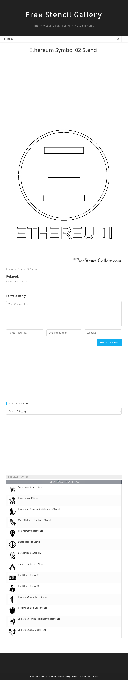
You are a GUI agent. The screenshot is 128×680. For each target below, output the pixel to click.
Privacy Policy (64, 676)
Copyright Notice (36, 676)
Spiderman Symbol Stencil (31, 487)
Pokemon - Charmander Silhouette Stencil (39, 508)
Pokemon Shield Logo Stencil (32, 607)
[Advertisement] (64, 90)
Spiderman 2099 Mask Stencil (32, 629)
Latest (24, 477)
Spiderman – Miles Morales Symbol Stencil (39, 618)
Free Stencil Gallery (64, 14)
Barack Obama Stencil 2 (29, 552)
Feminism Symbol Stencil (30, 530)
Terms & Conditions (81, 676)
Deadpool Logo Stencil (29, 541)
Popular (13, 477)
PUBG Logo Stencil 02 (28, 574)
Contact (95, 676)
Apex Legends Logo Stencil (31, 564)
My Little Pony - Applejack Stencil (34, 519)
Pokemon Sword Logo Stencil (32, 596)
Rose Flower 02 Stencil (29, 497)
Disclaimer (51, 676)
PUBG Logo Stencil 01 (28, 585)
